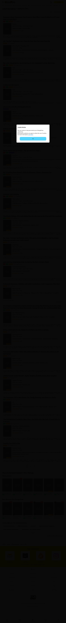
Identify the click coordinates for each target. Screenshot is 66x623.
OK (33, 138)
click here (30, 134)
